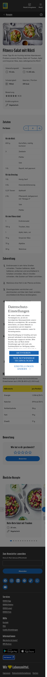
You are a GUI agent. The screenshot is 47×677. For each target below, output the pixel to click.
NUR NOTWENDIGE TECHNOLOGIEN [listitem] (24, 359)
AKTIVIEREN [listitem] (23, 352)
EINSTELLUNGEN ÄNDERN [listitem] (24, 367)
